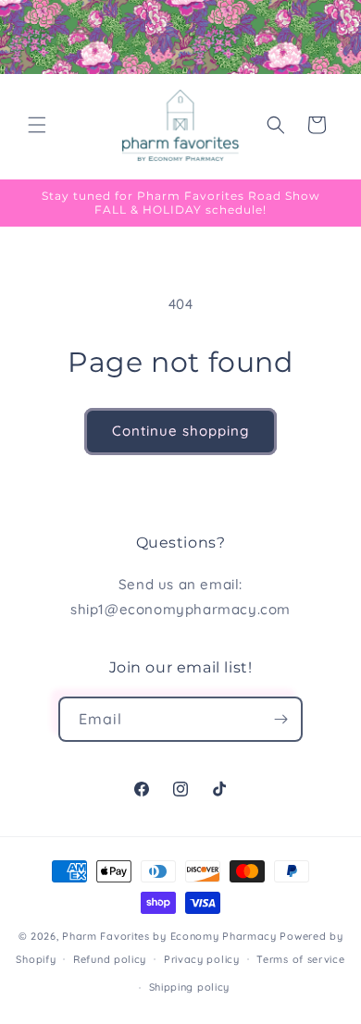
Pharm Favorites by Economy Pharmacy (169, 936)
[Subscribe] (280, 719)
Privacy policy (202, 959)
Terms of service (300, 959)
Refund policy (109, 959)
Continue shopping (180, 430)
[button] (37, 125)
